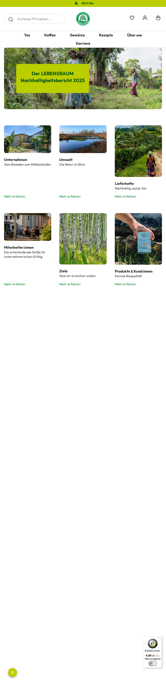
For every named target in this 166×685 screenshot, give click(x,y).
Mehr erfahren (14, 196)
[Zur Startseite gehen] (83, 19)
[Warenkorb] (158, 18)
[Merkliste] (132, 17)
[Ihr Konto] (145, 17)
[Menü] (159, 638)
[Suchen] (10, 19)
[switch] (153, 663)
